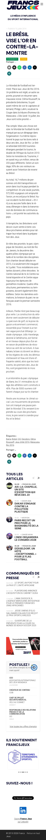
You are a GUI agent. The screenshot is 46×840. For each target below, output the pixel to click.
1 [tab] (18, 772)
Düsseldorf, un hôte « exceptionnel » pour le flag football (25, 554)
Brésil (14, 439)
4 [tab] (25, 772)
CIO (19, 439)
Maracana (34, 442)
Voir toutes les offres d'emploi (23, 726)
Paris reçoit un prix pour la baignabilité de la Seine (26, 524)
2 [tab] (20, 772)
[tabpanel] (23, 757)
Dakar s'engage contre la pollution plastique (25, 507)
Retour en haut (33, 833)
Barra (8, 439)
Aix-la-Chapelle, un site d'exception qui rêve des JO (26, 491)
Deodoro (26, 439)
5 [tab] (27, 772)
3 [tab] (23, 772)
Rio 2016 (10, 445)
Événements (12, 59)
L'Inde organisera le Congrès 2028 (26, 539)
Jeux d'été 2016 (22, 442)
